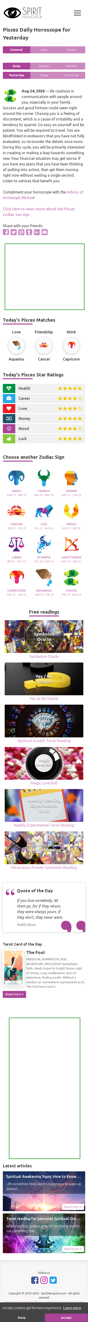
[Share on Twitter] (14, 232)
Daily (16, 66)
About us (40, 1301)
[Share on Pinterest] (21, 232)
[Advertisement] (44, 277)
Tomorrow (71, 75)
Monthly (71, 66)
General (16, 49)
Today (44, 75)
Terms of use (56, 1301)
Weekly (44, 66)
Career (71, 49)
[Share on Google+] (37, 232)
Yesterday (16, 75)
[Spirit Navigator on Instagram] (44, 1280)
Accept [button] (66, 1317)
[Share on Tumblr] (29, 232)
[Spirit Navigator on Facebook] (34, 1280)
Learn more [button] (72, 1308)
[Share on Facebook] (6, 232)
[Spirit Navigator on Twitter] (53, 1280)
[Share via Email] (45, 232)
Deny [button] (22, 1317)
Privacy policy (75, 1301)
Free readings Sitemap (18, 1301)
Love (44, 49)
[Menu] (77, 13)
